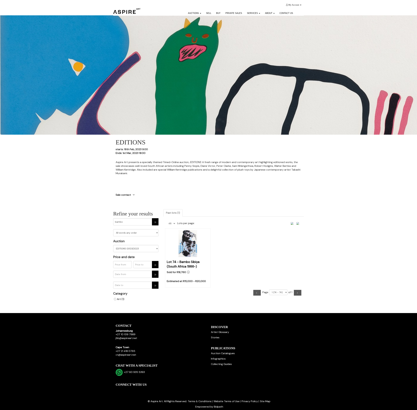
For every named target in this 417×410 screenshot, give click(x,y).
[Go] (155, 221)
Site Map (265, 401)
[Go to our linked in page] (125, 390)
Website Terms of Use (226, 401)
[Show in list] (293, 223)
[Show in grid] (298, 223)
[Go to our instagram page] (139, 390)
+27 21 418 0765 (125, 351)
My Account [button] (294, 5)
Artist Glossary (220, 332)
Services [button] (253, 13)
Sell (208, 13)
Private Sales (233, 13)
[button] (299, 12)
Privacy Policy (250, 401)
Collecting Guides (221, 364)
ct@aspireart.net (126, 354)
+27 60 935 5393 (134, 372)
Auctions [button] (194, 13)
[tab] (208, 195)
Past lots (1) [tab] (173, 212)
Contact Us (286, 13)
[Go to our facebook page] (119, 390)
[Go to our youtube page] (132, 390)
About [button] (269, 13)
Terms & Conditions (199, 401)
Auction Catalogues (223, 353)
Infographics (218, 358)
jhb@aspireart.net (126, 338)
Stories (215, 337)
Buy (218, 13)
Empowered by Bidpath (209, 406)
